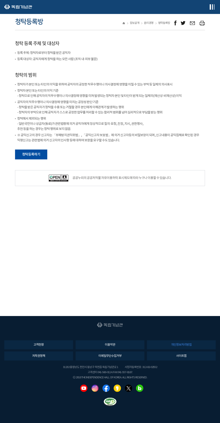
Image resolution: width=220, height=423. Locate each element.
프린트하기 (202, 23)
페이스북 (106, 388)
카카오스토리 (117, 388)
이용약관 (110, 345)
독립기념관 (18, 7)
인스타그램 (95, 388)
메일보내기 (192, 23)
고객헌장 (39, 345)
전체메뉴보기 (212, 7)
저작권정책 (38, 356)
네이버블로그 (139, 388)
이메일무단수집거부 (110, 356)
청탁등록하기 (31, 154)
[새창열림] (175, 23)
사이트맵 (181, 356)
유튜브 (83, 388)
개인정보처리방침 (181, 345)
